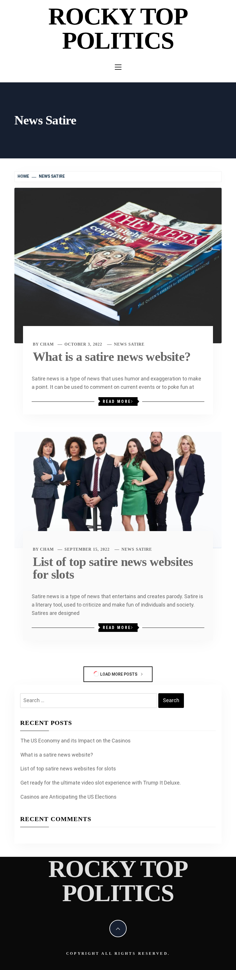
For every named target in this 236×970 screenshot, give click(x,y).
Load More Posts (118, 674)
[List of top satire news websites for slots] (118, 489)
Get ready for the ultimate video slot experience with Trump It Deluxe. (100, 783)
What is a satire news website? (112, 357)
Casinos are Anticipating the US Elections (68, 797)
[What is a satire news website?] (118, 265)
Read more (117, 401)
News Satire (129, 344)
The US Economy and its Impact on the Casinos (75, 741)
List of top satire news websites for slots (113, 568)
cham (47, 344)
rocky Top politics (118, 28)
